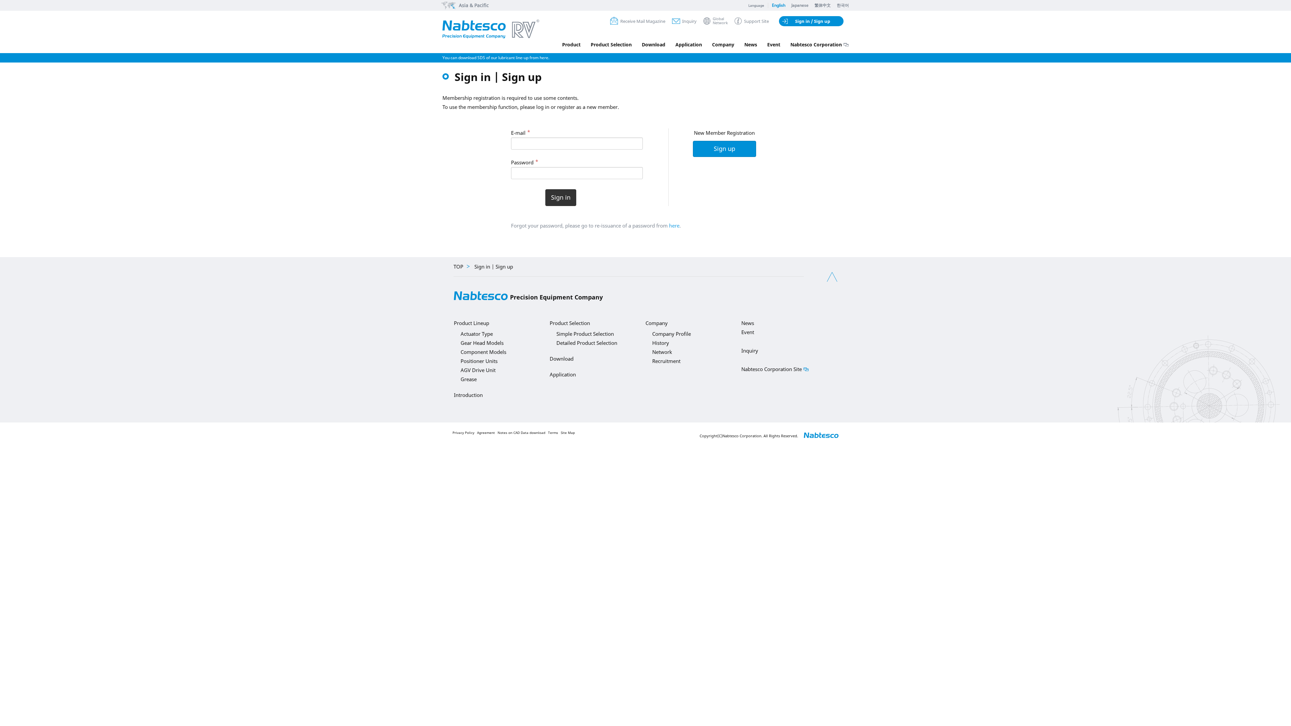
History (660, 342)
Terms (553, 433)
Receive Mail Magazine (642, 21)
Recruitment (666, 361)
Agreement (486, 433)
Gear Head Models (482, 342)
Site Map (568, 433)
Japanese (800, 5)
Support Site (756, 21)
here (674, 225)
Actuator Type (477, 333)
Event (773, 44)
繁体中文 (823, 5)
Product (571, 44)
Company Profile (671, 333)
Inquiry (689, 21)
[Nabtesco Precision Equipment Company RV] (490, 29)
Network (662, 352)
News (750, 44)
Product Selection (611, 44)
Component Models (483, 352)
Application (688, 44)
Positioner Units (479, 361)
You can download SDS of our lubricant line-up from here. (495, 58)
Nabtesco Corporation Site (771, 369)
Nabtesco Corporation (816, 44)
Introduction (468, 395)
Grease (469, 379)
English (778, 5)
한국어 (843, 5)
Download (653, 44)
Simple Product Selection (585, 333)
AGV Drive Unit (478, 370)
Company (723, 44)
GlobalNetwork (720, 21)
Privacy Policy (463, 433)
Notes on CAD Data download (521, 433)
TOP (458, 266)
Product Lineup (471, 323)
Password (522, 162)
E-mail (518, 132)
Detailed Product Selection (586, 342)
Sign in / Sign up (812, 21)
